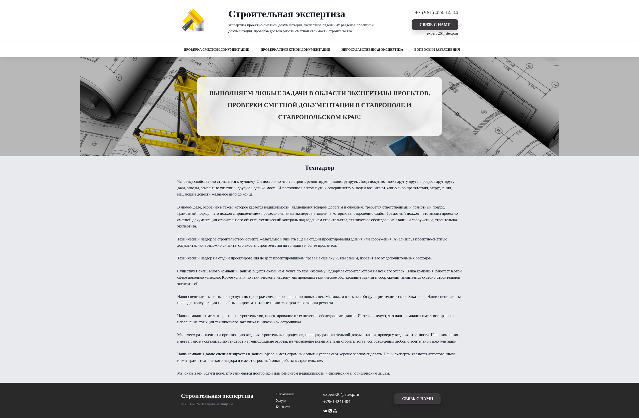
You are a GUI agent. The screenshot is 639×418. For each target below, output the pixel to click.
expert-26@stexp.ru (442, 33)
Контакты (283, 407)
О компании (285, 394)
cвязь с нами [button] (435, 24)
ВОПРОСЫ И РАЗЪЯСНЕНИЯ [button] (437, 49)
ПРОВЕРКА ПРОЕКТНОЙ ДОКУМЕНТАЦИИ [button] (296, 49)
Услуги (281, 401)
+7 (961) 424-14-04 (436, 12)
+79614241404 (336, 401)
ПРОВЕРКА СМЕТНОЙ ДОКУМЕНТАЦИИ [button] (217, 49)
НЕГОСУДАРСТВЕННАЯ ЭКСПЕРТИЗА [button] (372, 49)
